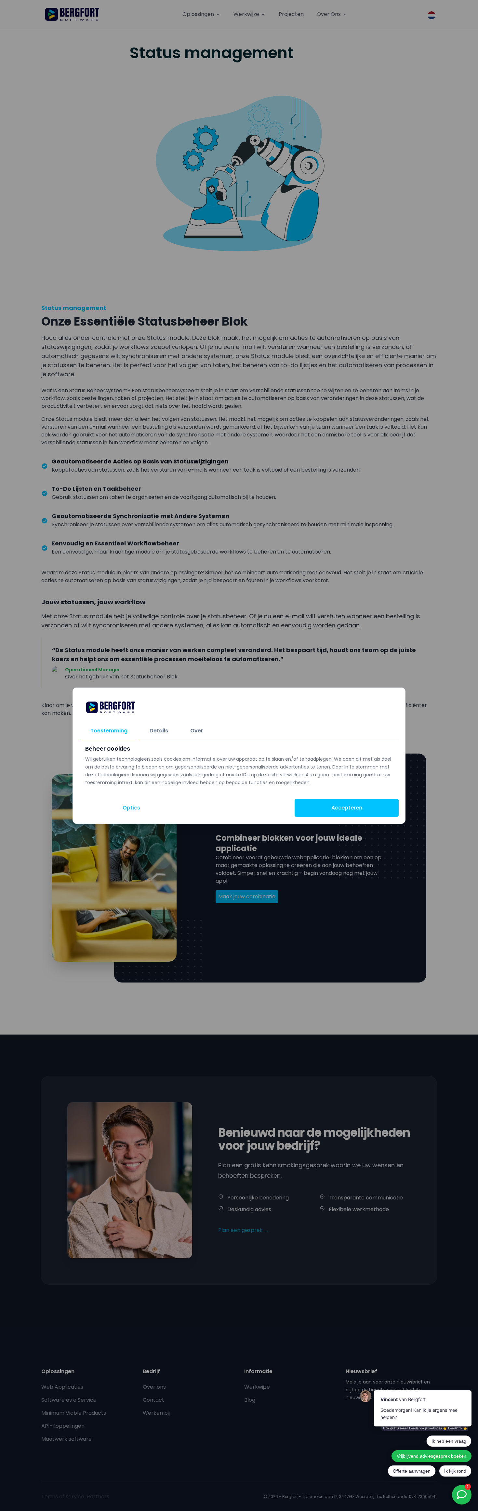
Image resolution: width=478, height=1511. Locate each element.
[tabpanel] (239, 765)
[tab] (109, 731)
